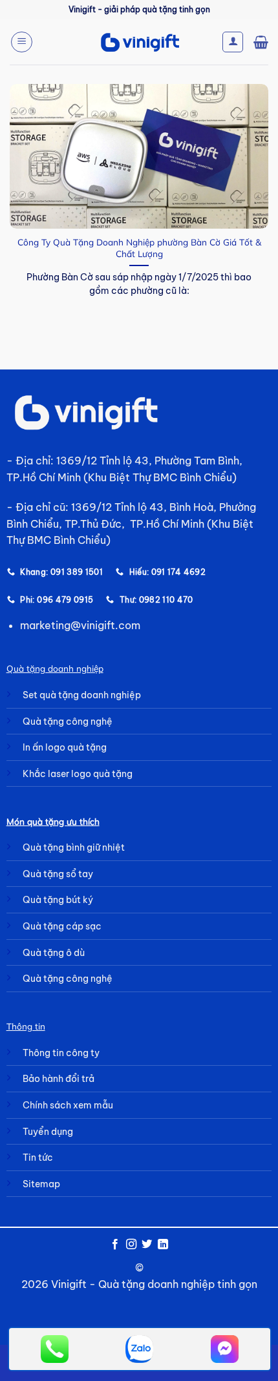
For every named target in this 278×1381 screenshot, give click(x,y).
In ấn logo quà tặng (65, 747)
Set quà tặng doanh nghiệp (82, 695)
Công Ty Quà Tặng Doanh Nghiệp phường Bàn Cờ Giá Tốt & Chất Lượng (139, 247)
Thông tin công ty (61, 1053)
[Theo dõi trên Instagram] (131, 1245)
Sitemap (41, 1184)
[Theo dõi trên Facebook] (115, 1245)
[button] (21, 42)
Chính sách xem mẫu (68, 1105)
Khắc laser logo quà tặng (78, 774)
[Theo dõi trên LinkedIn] (163, 1245)
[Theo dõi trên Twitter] (147, 1245)
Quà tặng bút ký (58, 900)
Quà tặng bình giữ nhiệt (74, 847)
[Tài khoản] (232, 42)
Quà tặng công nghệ (67, 721)
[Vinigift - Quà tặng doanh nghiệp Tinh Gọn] (139, 42)
